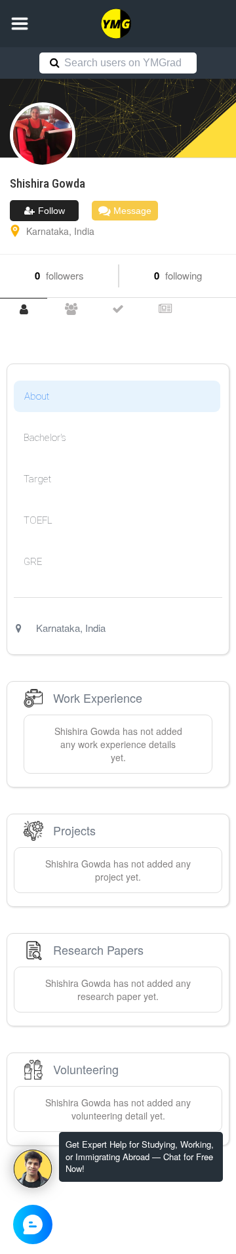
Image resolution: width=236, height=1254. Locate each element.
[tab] (23, 309)
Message (131, 210)
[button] (19, 23)
